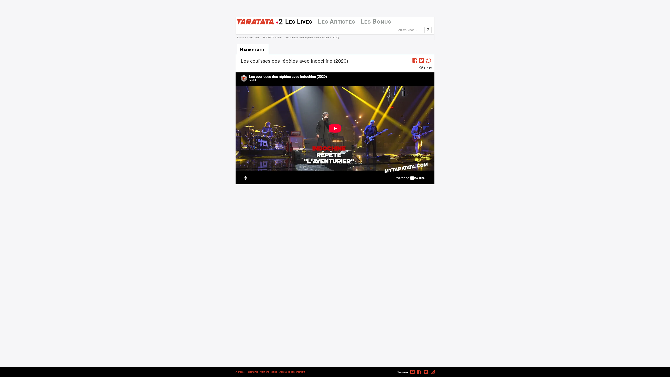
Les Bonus (375, 21)
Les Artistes (336, 21)
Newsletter (402, 372)
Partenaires (252, 371)
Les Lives (298, 21)
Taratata (241, 37)
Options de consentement (292, 371)
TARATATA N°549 (272, 37)
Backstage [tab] (252, 49)
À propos (240, 371)
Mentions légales (268, 371)
